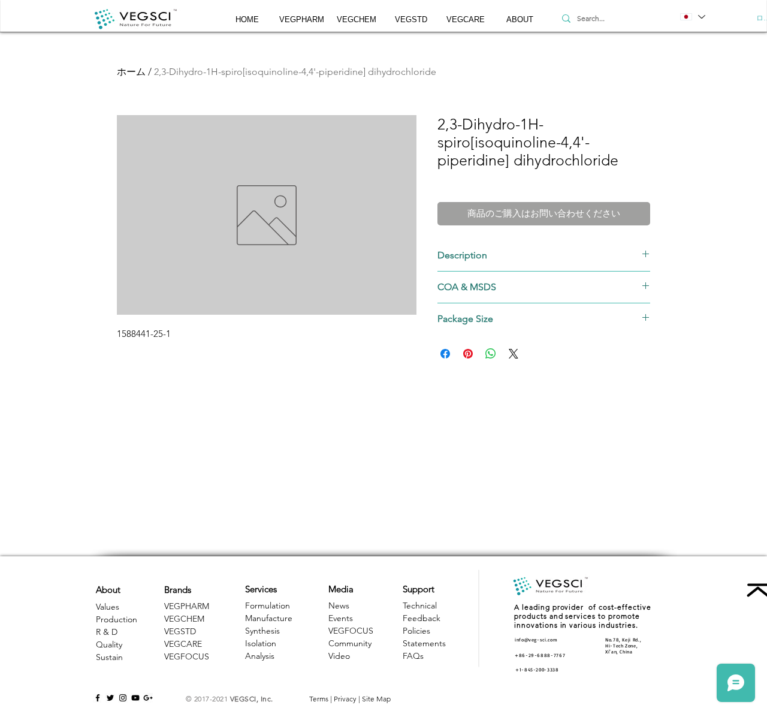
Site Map (376, 698)
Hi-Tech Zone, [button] (621, 646)
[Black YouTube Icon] (135, 698)
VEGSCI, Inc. (251, 698)
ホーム (131, 71)
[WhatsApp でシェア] (491, 354)
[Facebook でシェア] (445, 354)
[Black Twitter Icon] (110, 698)
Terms (318, 698)
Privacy (345, 698)
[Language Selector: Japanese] (692, 17)
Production (116, 619)
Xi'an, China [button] (619, 652)
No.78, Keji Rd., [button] (623, 640)
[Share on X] (513, 354)
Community (350, 643)
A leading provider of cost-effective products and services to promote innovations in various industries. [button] (582, 615)
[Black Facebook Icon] (97, 698)
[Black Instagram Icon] (123, 698)
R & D (106, 631)
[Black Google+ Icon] (148, 698)
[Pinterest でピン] (468, 354)
